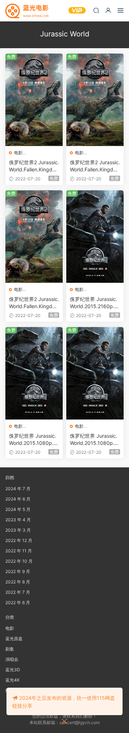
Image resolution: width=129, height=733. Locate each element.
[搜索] (96, 10)
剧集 (9, 649)
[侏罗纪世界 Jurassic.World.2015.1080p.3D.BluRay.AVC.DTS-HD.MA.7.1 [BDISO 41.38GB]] (34, 373)
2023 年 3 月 (18, 530)
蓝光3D (12, 669)
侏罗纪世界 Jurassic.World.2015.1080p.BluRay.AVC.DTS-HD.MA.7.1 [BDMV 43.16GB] (94, 440)
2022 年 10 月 (19, 561)
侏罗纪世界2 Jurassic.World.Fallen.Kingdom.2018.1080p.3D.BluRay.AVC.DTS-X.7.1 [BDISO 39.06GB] (95, 166)
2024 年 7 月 (17, 488)
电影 (18, 152)
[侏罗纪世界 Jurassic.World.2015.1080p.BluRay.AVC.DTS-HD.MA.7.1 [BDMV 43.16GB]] (95, 373)
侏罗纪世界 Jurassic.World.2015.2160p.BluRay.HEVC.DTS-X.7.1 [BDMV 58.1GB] (95, 303)
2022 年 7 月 (17, 592)
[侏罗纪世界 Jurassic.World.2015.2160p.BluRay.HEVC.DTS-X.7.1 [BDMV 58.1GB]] (95, 236)
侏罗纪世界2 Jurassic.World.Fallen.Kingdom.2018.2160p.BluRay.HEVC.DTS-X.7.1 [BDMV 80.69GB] (34, 166)
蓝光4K (12, 680)
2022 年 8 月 (17, 581)
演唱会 (11, 659)
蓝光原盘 (14, 638)
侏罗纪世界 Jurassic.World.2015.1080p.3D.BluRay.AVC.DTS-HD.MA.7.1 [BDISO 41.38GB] (33, 440)
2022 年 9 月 (17, 571)
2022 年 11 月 (18, 550)
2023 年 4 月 (18, 519)
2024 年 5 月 (17, 509)
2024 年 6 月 (17, 499)
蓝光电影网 (26, 10)
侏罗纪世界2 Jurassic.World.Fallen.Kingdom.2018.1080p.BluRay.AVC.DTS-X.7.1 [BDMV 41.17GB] (34, 303)
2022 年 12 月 (18, 540)
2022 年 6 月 (17, 602)
